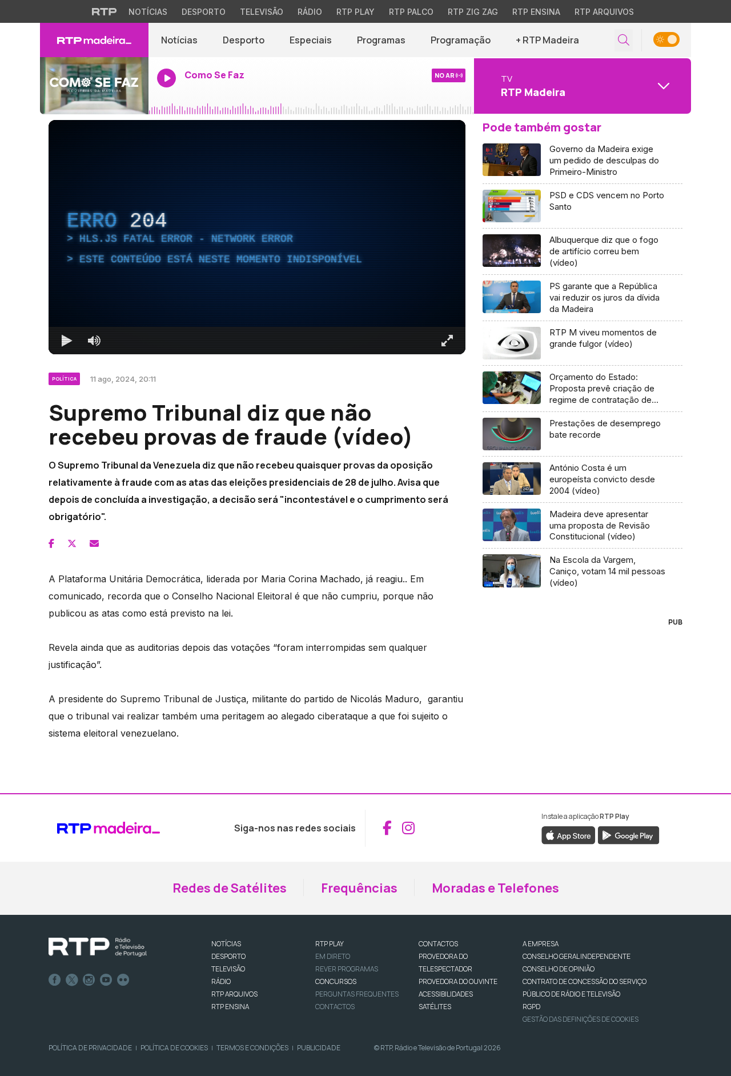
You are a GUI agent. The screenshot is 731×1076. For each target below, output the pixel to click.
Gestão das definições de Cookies (580, 1019)
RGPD (531, 1006)
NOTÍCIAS (226, 944)
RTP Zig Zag (473, 12)
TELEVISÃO (228, 969)
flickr (123, 980)
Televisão (261, 12)
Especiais (311, 40)
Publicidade (318, 1048)
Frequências (359, 888)
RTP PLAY (329, 944)
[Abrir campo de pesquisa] (623, 40)
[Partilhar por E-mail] (94, 543)
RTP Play (355, 12)
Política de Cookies (174, 1048)
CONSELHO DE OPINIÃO (559, 969)
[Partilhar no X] (72, 543)
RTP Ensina (536, 12)
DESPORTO (228, 956)
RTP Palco (411, 12)
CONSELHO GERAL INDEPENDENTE (576, 956)
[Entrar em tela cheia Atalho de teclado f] (447, 340)
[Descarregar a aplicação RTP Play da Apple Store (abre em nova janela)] (568, 834)
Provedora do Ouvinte (458, 981)
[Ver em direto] (94, 85)
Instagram (89, 980)
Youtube (106, 980)
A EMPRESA (541, 944)
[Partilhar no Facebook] (51, 543)
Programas (381, 40)
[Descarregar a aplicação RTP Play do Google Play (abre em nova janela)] (628, 834)
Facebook (55, 980)
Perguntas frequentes (357, 994)
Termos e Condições (252, 1048)
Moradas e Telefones (495, 888)
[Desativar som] (94, 340)
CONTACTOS (438, 944)
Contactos (335, 1006)
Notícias (147, 12)
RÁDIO (221, 981)
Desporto (204, 12)
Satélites (435, 1006)
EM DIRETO (332, 956)
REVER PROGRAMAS (346, 969)
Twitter (72, 980)
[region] (257, 237)
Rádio (310, 12)
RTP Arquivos (604, 12)
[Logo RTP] (98, 947)
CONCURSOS (335, 981)
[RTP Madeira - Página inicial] (94, 40)
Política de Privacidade (90, 1048)
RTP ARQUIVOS (234, 994)
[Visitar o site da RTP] (104, 11)
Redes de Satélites (229, 888)
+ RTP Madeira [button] (547, 40)
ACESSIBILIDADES (446, 994)
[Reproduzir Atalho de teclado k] (67, 340)
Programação (461, 40)
